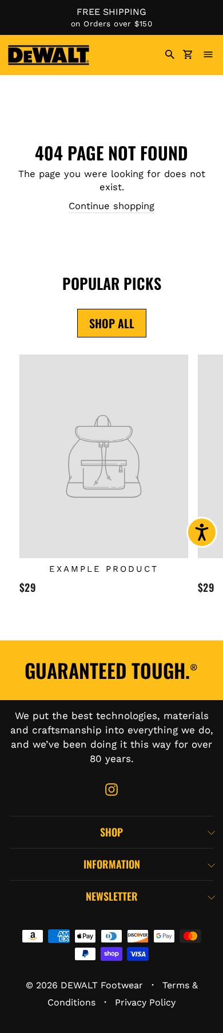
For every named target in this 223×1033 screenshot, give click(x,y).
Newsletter (112, 896)
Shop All (111, 323)
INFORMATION (111, 864)
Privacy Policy (145, 1002)
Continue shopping (111, 206)
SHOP (111, 831)
